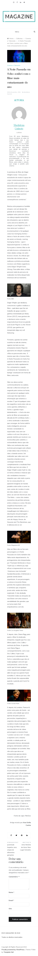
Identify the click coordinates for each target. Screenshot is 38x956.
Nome (11, 892)
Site (10, 909)
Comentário (14, 877)
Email (11, 900)
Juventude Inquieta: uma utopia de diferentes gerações (12, 850)
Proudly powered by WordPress (13, 950)
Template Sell (8, 952)
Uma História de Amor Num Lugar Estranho (25, 847)
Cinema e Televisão (13, 65)
